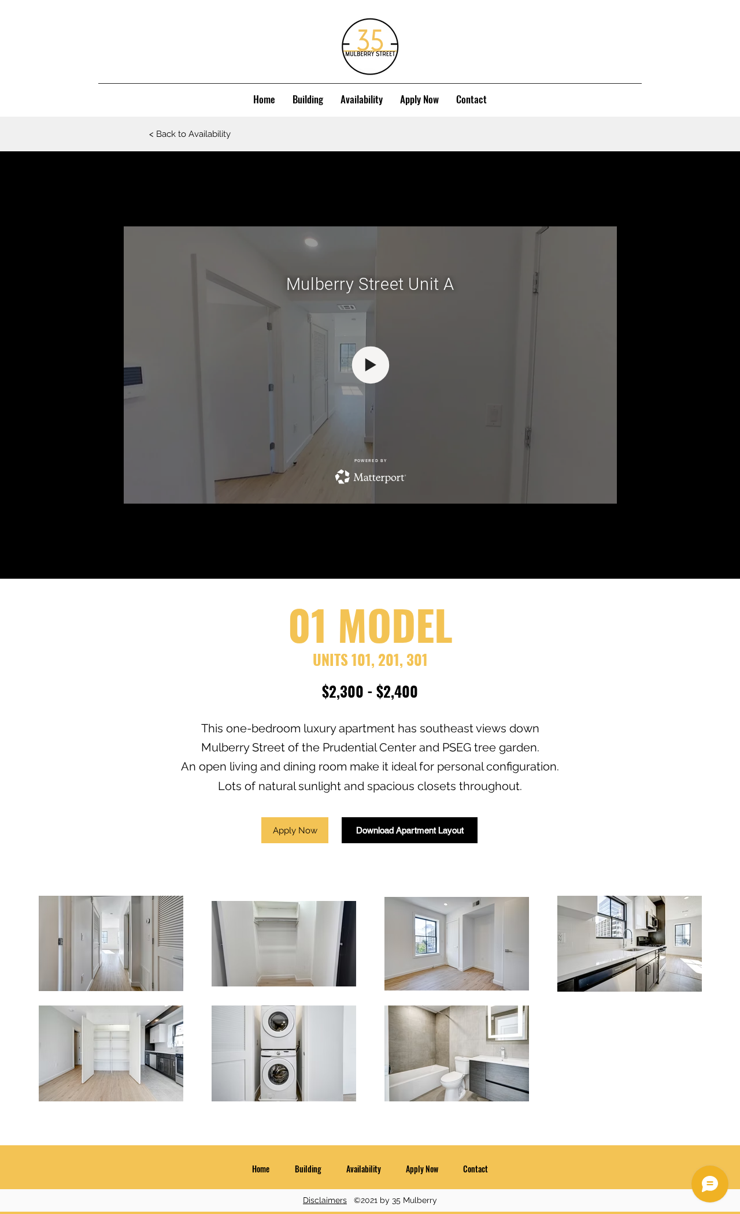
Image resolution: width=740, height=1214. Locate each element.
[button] (294, 830)
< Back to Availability (190, 134)
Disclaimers (325, 1200)
